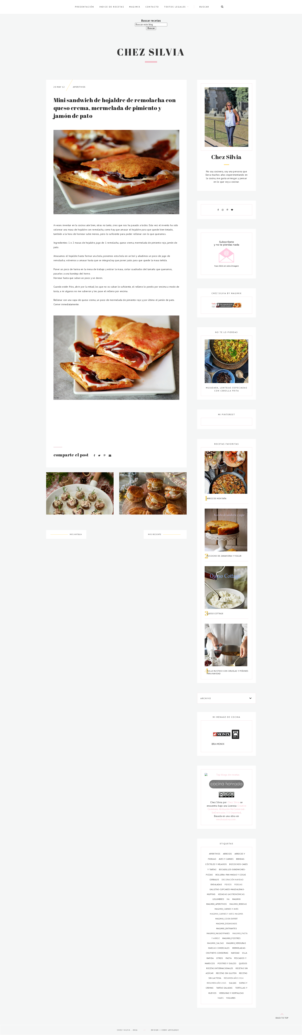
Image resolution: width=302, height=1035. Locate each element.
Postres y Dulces (227, 963)
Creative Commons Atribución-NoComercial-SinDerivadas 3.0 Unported (227, 809)
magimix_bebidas (238, 904)
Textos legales (175, 6)
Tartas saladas (224, 987)
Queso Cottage (215, 613)
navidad (235, 953)
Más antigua (76, 534)
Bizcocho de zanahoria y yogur (224, 556)
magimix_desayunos (226, 923)
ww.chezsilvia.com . (226, 819)
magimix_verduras (236, 943)
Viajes (221, 998)
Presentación (84, 6)
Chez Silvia (151, 51)
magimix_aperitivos (216, 904)
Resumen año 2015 (217, 983)
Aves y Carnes (226, 859)
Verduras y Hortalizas (231, 993)
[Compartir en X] (99, 455)
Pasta (229, 958)
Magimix (134, 6)
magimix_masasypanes (218, 933)
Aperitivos (79, 87)
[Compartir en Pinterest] (105, 455)
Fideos (228, 884)
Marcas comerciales (219, 948)
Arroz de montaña (216, 498)
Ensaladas (216, 884)
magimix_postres (231, 938)
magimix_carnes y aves (226, 909)
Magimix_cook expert (226, 918)
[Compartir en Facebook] (95, 455)
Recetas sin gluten (226, 973)
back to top (282, 1017)
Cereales (215, 879)
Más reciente (154, 534)
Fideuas (238, 884)
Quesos (243, 963)
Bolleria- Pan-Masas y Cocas (230, 874)
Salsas (233, 983)
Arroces (227, 853)
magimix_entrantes (226, 928)
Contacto (152, 6)
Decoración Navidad (232, 879)
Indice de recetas (111, 6)
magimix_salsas (215, 943)
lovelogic (173, 1030)
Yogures (230, 998)
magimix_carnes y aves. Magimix (226, 913)
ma (228, 899)
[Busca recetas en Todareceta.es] (226, 775)
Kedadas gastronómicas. (231, 894)
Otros (219, 958)
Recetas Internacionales (219, 968)
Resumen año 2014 (233, 978)
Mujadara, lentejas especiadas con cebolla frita (226, 389)
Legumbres (219, 899)
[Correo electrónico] (110, 455)
